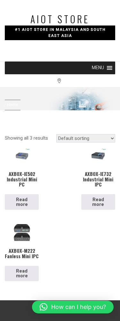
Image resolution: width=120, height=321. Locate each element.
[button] (98, 68)
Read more (22, 202)
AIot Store (60, 19)
